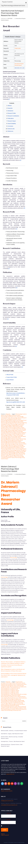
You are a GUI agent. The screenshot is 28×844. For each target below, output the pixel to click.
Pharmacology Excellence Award (8, 426)
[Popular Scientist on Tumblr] (18, 783)
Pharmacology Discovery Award (16, 421)
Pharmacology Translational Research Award (12, 457)
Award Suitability (12, 123)
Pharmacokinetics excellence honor (9, 696)
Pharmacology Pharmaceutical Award (9, 442)
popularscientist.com (10, 773)
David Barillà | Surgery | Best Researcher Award (12, 733)
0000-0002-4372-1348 (19, 68)
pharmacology (4, 577)
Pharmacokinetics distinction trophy (12, 695)
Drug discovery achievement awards (17, 683)
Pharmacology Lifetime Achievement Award (11, 437)
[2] (24, 208)
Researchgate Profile (5, 521)
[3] (16, 287)
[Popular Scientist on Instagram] (15, 783)
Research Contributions (13, 115)
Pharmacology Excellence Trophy (16, 427)
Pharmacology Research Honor (8, 448)
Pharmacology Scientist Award (16, 455)
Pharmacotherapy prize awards (8, 709)
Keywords (10, 108)
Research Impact (12, 121)
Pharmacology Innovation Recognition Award (14, 434)
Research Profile (12, 113)
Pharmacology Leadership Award (18, 436)
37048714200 (18, 48)
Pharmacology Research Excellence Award (14, 447)
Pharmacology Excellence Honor (17, 701)
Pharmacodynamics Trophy (7, 694)
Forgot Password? (5, 835)
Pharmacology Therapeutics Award (9, 456)
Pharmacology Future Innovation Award (10, 429)
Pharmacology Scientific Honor (11, 453)
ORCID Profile (9, 374)
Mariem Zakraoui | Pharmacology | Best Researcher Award (10, 468)
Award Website (10, 379)
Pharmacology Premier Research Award (17, 443)
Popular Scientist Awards (6, 791)
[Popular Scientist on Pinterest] (5, 783)
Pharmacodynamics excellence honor (9, 689)
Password (5, 819)
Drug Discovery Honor (21, 684)
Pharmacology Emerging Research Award (13, 425)
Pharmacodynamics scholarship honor (9, 693)
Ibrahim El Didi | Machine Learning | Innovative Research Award (12, 737)
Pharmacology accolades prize (14, 699)
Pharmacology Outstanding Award (15, 440)
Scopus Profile (4, 520)
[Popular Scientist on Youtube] (12, 783)
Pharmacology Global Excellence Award (16, 430)
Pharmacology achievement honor (9, 416)
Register (3, 833)
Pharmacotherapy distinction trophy (9, 706)
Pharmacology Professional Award (8, 445)
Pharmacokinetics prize (13, 698)
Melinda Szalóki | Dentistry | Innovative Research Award (14, 730)
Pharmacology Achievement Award (12, 415)
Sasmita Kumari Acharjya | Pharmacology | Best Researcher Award (12, 13)
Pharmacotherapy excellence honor (18, 707)
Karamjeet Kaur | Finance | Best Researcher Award (12, 741)
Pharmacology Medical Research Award (10, 439)
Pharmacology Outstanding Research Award (11, 441)
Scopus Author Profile (11, 377)
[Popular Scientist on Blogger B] (8, 783)
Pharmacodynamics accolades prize (18, 686)
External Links (11, 128)
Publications (11, 118)
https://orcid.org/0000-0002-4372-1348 (15, 402)
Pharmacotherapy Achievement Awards (10, 705)
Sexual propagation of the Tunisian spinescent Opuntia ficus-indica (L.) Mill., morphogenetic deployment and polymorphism (13, 675)
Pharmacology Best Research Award (12, 419)
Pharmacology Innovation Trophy (8, 435)
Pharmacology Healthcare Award (8, 431)
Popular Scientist (7, 2)
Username (6, 813)
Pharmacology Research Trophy (11, 451)
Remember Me (5, 826)
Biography (8, 414)
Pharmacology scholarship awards (17, 704)
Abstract (10, 105)
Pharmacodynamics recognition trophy (10, 691)
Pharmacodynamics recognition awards (10, 690)
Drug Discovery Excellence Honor (8, 684)
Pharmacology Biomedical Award (8, 420)
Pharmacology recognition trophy (8, 703)
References (10, 131)
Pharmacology (13, 557)
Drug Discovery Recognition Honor (9, 685)
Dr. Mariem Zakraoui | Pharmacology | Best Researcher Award (13, 493)
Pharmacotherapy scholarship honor (12, 710)
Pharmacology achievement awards (9, 700)
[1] (9, 99)
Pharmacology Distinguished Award (9, 422)
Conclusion (10, 126)
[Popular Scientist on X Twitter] (2, 783)
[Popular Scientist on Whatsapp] (21, 783)
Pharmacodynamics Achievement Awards (10, 688)
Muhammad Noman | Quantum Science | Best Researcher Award (11, 745)
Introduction (10, 110)
